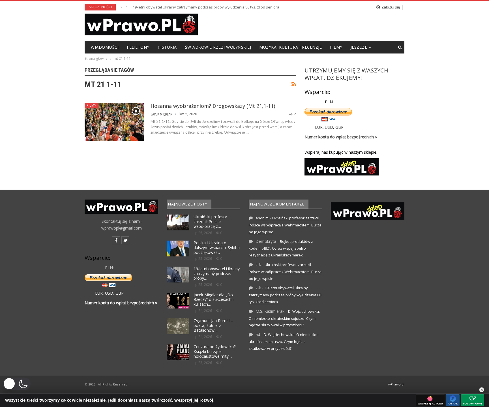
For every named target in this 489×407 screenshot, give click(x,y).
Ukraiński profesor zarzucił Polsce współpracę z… (210, 221)
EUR (319, 127)
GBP (339, 127)
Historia (167, 47)
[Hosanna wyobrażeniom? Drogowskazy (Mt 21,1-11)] (114, 122)
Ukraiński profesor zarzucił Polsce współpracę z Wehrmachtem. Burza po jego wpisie (285, 224)
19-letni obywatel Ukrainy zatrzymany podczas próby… (217, 273)
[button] (17, 384)
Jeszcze (359, 47)
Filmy (336, 47)
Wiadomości (105, 47)
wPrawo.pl (396, 384)
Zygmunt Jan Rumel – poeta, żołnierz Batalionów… (213, 325)
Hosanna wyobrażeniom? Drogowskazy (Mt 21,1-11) (213, 105)
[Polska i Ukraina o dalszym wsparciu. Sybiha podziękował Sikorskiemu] (178, 248)
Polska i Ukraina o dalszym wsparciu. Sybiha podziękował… (217, 247)
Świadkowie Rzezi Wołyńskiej (218, 47)
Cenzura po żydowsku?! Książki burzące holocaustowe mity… (215, 351)
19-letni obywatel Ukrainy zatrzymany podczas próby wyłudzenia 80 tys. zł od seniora (206, 7)
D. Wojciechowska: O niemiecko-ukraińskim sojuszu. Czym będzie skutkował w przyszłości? (284, 318)
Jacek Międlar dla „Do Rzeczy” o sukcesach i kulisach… (213, 299)
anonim (262, 217)
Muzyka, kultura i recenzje (290, 47)
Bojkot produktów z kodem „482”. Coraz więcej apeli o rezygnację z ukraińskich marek (281, 248)
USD (329, 127)
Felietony (138, 47)
